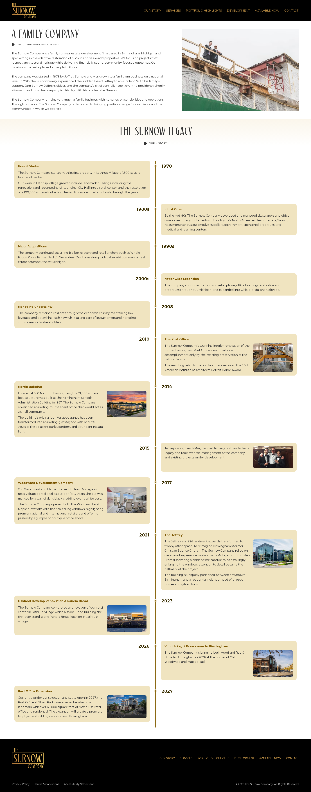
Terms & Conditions (47, 784)
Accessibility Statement (79, 784)
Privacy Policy (21, 784)
